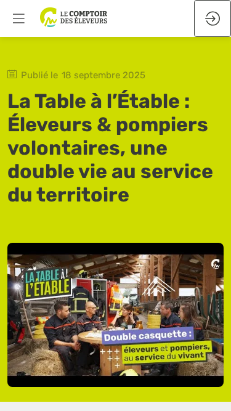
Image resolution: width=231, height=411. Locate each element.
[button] (18, 18)
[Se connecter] (212, 18)
